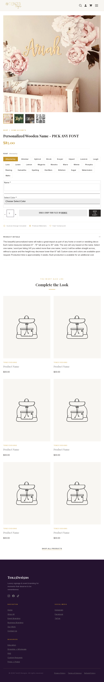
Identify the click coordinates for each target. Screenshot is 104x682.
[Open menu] (97, 5)
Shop (5, 130)
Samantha (22, 170)
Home (10, 610)
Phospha (89, 165)
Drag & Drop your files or (53, 213)
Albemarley (11, 159)
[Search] (80, 5)
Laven (17, 165)
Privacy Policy (59, 673)
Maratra (54, 165)
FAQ (9, 653)
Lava (8, 165)
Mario (65, 165)
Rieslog (9, 170)
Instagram (59, 610)
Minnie (76, 165)
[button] (8, 118)
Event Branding (14, 618)
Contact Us (12, 631)
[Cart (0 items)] (90, 5)
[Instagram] (9, 596)
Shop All (11, 614)
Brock (48, 159)
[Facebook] (13, 596)
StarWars (48, 170)
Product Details (11, 237)
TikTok (57, 618)
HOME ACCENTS (18, 130)
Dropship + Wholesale (17, 649)
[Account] (85, 5)
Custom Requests (15, 657)
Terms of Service (75, 673)
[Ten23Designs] (13, 5)
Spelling (35, 170)
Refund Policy (89, 673)
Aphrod (37, 159)
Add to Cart (95, 213)
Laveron (83, 159)
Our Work (12, 627)
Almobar (25, 159)
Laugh (95, 159)
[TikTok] (18, 596)
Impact (72, 159)
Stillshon (61, 170)
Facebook (59, 614)
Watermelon (87, 170)
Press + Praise (14, 662)
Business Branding (15, 622)
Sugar (73, 170)
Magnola (41, 165)
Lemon (29, 165)
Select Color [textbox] (10, 197)
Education (12, 645)
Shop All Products (52, 549)
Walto (8, 176)
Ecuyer (60, 159)
